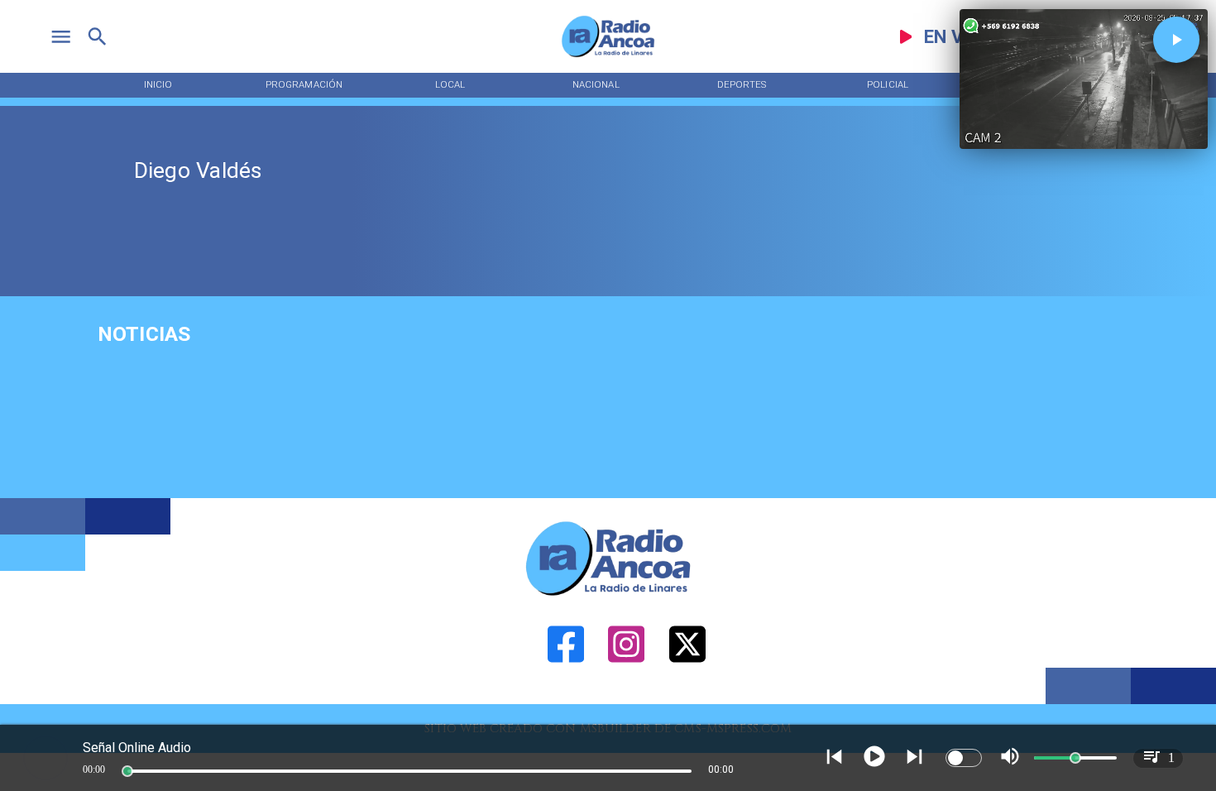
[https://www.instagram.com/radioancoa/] (626, 700)
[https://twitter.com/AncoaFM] (687, 700)
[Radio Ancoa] (608, 56)
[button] (1176, 40)
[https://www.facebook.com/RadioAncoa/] (566, 700)
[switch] (964, 758)
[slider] (127, 771)
